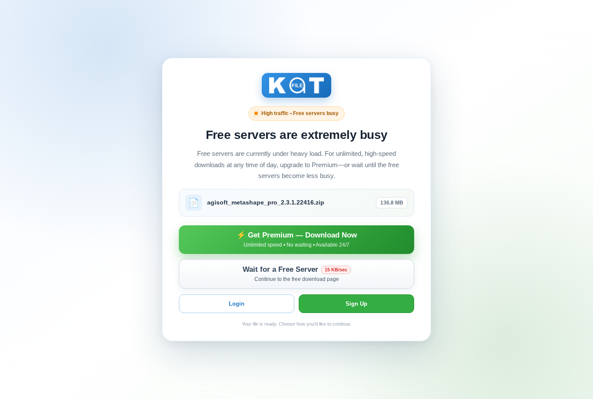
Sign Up (356, 303)
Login (236, 303)
